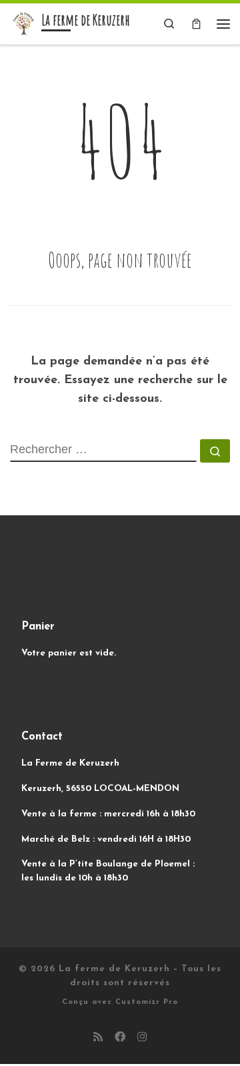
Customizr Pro (146, 1002)
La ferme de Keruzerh (114, 969)
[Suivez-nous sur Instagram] (142, 1038)
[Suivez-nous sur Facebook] (120, 1038)
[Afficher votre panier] (196, 23)
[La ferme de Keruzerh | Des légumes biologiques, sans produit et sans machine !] (23, 23)
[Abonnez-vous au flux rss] (98, 1038)
